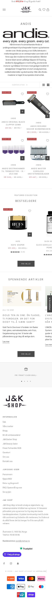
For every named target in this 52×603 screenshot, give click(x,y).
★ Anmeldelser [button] (50, 303)
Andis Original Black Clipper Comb (13, 123)
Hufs (18, 241)
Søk (4, 422)
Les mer (6, 342)
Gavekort (6, 452)
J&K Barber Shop (10, 439)
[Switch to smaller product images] (48, 85)
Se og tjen (7, 492)
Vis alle (26, 264)
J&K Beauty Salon (10, 444)
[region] (26, 372)
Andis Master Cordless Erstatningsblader (38, 171)
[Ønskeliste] (44, 9)
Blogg (5, 431)
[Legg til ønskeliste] (22, 94)
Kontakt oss (8, 461)
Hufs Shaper (18, 245)
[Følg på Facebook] (4, 563)
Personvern (7, 474)
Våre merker (8, 426)
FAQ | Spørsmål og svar (12, 488)
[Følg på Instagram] (11, 563)
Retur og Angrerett (11, 483)
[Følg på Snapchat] (18, 563)
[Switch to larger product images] (43, 85)
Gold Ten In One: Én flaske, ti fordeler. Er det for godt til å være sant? (22, 318)
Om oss (6, 457)
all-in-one (8, 310)
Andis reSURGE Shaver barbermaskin (39, 127)
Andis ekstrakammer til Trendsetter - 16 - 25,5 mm (13, 171)
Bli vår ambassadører (12, 435)
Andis (13, 118)
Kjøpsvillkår (7, 479)
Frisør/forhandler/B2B (12, 448)
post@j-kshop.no (23, 541)
